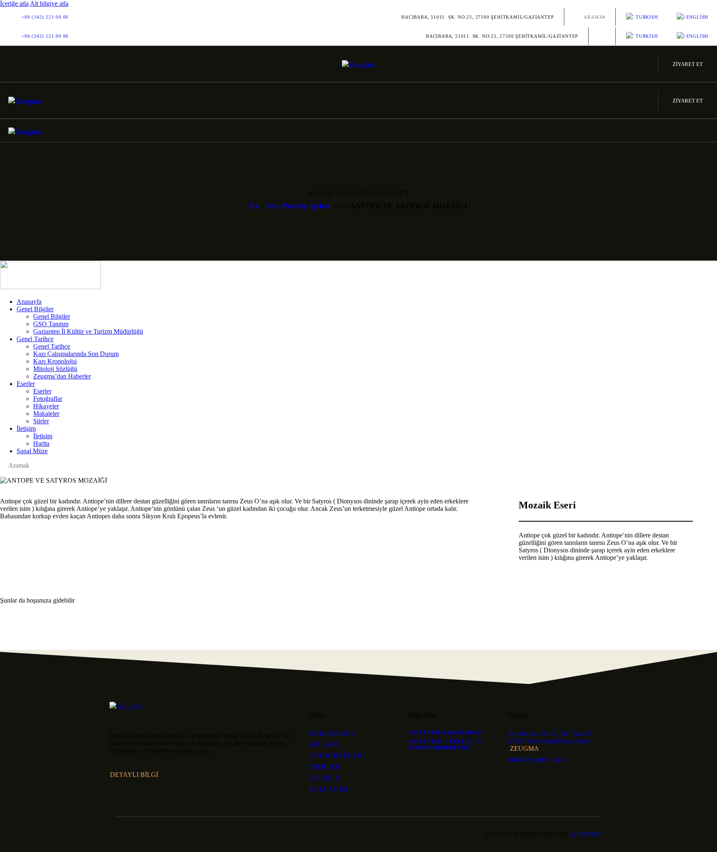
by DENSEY (586, 834)
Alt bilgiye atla (49, 3)
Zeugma (524, 748)
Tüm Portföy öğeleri (297, 206)
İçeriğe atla (14, 3)
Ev (254, 206)
